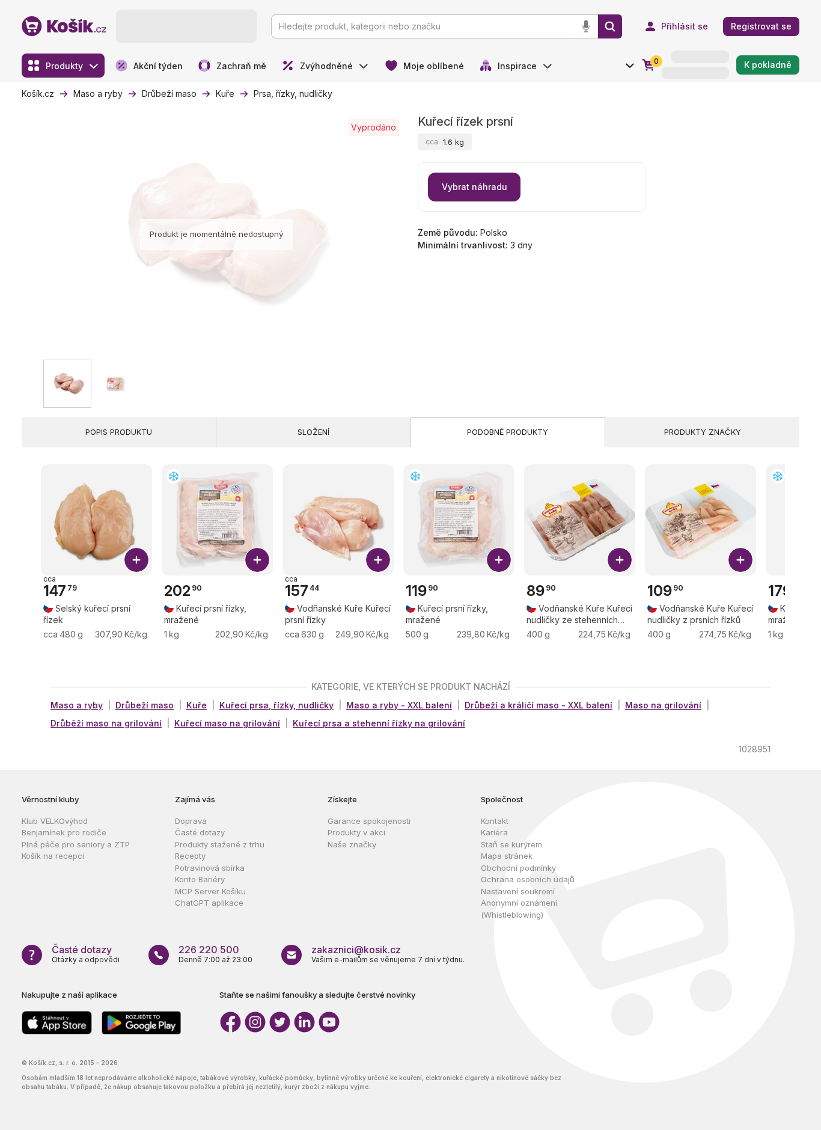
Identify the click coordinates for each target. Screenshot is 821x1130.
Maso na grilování (663, 705)
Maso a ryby (76, 705)
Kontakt (494, 821)
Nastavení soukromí (518, 891)
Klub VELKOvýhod (55, 821)
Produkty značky (702, 432)
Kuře (196, 705)
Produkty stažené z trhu (219, 844)
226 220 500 (209, 949)
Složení (313, 432)
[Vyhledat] (610, 26)
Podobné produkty (507, 432)
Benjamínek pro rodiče (64, 832)
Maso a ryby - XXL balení (399, 705)
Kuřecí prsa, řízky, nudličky (276, 705)
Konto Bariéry (200, 879)
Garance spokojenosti (369, 821)
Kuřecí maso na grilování (227, 723)
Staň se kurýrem (511, 844)
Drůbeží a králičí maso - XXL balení (538, 705)
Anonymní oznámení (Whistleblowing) (519, 909)
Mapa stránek (507, 856)
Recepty (190, 856)
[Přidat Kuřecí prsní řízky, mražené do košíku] (257, 560)
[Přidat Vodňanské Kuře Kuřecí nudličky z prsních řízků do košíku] (740, 560)
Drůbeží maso (144, 705)
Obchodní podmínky (518, 868)
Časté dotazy (200, 832)
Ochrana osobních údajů (528, 879)
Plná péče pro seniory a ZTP (76, 844)
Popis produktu (118, 432)
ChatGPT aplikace (209, 902)
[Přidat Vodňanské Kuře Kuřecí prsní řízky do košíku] (378, 560)
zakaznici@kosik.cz (356, 949)
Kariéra (494, 832)
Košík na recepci (53, 856)
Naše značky (352, 844)
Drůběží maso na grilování (106, 723)
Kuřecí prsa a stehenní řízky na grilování (379, 723)
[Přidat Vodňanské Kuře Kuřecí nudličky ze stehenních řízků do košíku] (620, 560)
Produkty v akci (356, 832)
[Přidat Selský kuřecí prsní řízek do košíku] (136, 560)
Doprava (191, 821)
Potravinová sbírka (210, 868)
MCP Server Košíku (210, 891)
